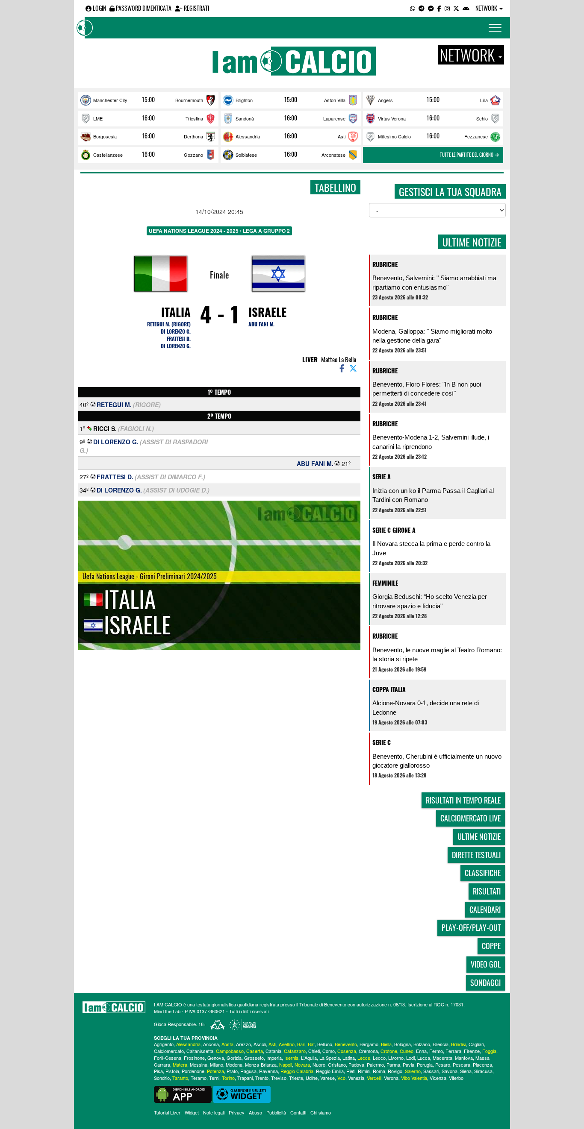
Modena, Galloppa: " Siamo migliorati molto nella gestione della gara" (432, 336)
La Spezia (329, 1057)
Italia (176, 311)
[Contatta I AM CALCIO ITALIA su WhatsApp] (412, 7)
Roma (379, 1070)
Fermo (436, 1050)
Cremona (368, 1050)
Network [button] (486, 7)
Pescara (461, 1064)
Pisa (158, 1070)
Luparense (334, 118)
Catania (273, 1050)
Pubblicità (276, 1112)
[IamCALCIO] (114, 1007)
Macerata (442, 1057)
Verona (391, 1077)
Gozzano (193, 154)
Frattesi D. (179, 338)
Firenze (472, 1050)
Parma (393, 1064)
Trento (261, 1077)
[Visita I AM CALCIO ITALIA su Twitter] (456, 7)
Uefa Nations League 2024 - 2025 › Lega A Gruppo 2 (219, 231)
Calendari (485, 909)
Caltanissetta (199, 1050)
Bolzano (421, 1044)
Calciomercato (169, 1050)
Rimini (364, 1070)
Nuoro (319, 1064)
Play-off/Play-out (471, 927)
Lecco (379, 1057)
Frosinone (194, 1057)
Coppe (491, 945)
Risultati (487, 891)
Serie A (381, 476)
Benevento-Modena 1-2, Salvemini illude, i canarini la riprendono (430, 442)
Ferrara (453, 1050)
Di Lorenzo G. (176, 331)
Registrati (196, 7)
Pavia (408, 1064)
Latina (348, 1057)
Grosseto (254, 1057)
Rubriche (385, 264)
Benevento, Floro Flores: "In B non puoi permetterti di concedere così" (426, 389)
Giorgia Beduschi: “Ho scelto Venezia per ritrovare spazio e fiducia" (429, 601)
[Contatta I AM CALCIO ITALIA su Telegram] (422, 7)
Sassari (431, 1070)
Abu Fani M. (261, 324)
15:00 (148, 99)
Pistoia (172, 1070)
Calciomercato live (470, 818)
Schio (482, 118)
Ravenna (268, 1070)
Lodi (410, 1057)
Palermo (375, 1064)
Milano (216, 1064)
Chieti (314, 1050)
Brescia (440, 1044)
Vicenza (438, 1077)
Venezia (356, 1077)
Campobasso (230, 1050)
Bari (301, 1044)
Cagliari (476, 1044)
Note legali (213, 1112)
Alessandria (248, 136)
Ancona (211, 1044)
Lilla (484, 100)
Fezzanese (476, 136)
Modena (234, 1064)
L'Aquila (309, 1057)
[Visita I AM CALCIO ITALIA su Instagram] (447, 7)
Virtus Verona (392, 118)
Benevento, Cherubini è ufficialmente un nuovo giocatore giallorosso (436, 761)
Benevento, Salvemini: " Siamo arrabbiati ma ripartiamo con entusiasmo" (434, 282)
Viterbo (456, 1077)
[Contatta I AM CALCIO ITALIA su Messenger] (431, 7)
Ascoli (260, 1044)
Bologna (402, 1044)
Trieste (296, 1077)
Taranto (180, 1077)
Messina (198, 1064)
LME (98, 118)
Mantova (464, 1057)
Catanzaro (295, 1050)
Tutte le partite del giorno (467, 154)
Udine (312, 1077)
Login (98, 7)
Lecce (363, 1057)
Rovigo (395, 1070)
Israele (267, 311)
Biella (386, 1044)
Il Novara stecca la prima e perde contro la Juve (431, 548)
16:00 (148, 118)
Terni (214, 1077)
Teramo (198, 1077)
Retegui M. (114, 404)
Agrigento (164, 1044)
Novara (302, 1064)
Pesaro (442, 1064)
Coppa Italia (389, 689)
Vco (341, 1077)
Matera (180, 1064)
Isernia (291, 1057)
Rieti (350, 1070)
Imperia (274, 1057)
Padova (356, 1064)
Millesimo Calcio (394, 136)
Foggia (489, 1050)
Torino (228, 1077)
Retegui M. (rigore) (169, 324)
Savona (449, 1070)
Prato (232, 1070)
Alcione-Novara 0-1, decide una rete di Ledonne (425, 707)
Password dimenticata (143, 7)
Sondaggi (485, 982)
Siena (466, 1070)
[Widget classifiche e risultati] (242, 1093)
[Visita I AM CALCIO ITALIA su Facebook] (439, 7)
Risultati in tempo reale (463, 800)
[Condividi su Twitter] (354, 367)
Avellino (287, 1044)
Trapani (245, 1077)
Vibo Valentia (414, 1077)
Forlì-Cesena (167, 1057)
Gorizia (234, 1057)
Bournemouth (189, 100)
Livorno (396, 1057)
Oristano (337, 1064)
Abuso (255, 1112)
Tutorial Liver (167, 1112)
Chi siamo (320, 1112)
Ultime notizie (479, 836)
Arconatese (333, 154)
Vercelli (374, 1077)
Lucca (423, 1057)
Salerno (413, 1070)
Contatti (298, 1112)
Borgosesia (105, 136)
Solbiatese (246, 154)
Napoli (285, 1064)
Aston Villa (334, 100)
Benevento (346, 1044)
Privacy (237, 1112)
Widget (192, 1112)
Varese (327, 1077)
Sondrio (162, 1077)
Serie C (381, 742)
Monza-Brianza (261, 1064)
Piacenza (482, 1064)
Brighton (244, 100)
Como (328, 1050)
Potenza (215, 1070)
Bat (311, 1044)
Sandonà (245, 118)
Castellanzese (108, 154)
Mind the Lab (167, 1011)
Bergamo (369, 1044)
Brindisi (458, 1044)
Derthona (193, 136)
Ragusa (248, 1070)
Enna (421, 1050)
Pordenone (193, 1070)
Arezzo (243, 1044)
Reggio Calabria (296, 1070)
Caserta (254, 1050)
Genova (215, 1057)
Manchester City (110, 100)
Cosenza (346, 1050)
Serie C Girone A (394, 529)
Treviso (278, 1077)
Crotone (388, 1050)
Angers (385, 100)
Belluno (324, 1044)
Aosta (227, 1044)
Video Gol (486, 964)
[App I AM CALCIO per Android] (466, 7)
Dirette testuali (476, 854)
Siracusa (483, 1070)
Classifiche (483, 872)
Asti (341, 136)
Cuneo (406, 1050)
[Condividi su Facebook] (341, 367)
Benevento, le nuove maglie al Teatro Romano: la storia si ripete (437, 654)
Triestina (194, 118)
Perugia (425, 1064)
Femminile (385, 582)
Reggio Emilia (330, 1070)
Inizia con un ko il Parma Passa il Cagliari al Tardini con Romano (433, 495)
